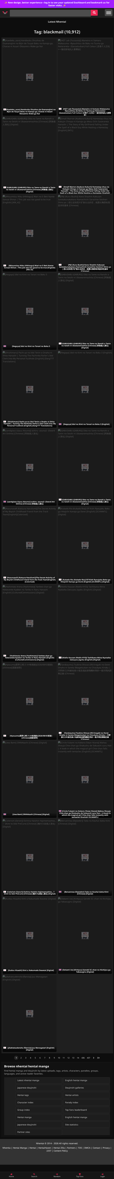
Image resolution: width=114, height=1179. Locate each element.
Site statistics (71, 1124)
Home (11, 1176)
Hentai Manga (20, 1147)
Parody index (71, 1102)
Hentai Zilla (59, 1147)
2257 (48, 1150)
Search (34, 1176)
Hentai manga (24, 1117)
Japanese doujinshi (26, 1087)
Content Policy (61, 1150)
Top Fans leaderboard (76, 1109)
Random (57, 1176)
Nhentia (7, 1147)
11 (64, 1057)
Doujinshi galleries (74, 1087)
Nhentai (40, 1143)
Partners (71, 1147)
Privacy (106, 1147)
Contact (96, 1147)
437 (88, 1057)
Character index (25, 1102)
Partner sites (23, 1132)
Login (102, 1176)
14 (78, 1057)
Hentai (32, 1147)
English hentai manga (76, 1080)
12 (68, 1057)
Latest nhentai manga (28, 1080)
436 (83, 1057)
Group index (23, 1109)
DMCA (87, 1147)
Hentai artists (72, 1095)
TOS (80, 1147)
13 (73, 1057)
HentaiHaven (44, 1147)
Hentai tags (23, 1095)
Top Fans (79, 1176)
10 (59, 1057)
